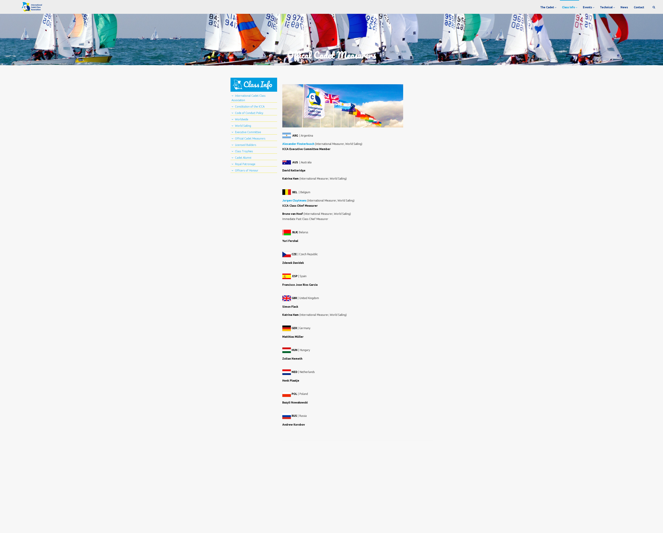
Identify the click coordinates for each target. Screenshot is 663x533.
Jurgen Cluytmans (294, 200)
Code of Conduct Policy (249, 112)
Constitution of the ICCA (250, 106)
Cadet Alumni (243, 157)
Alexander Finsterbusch (298, 143)
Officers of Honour (246, 170)
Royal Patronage (245, 164)
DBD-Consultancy (382, 520)
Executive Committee (248, 132)
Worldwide (241, 119)
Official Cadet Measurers (250, 138)
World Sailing (243, 125)
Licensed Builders (245, 144)
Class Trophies (244, 151)
